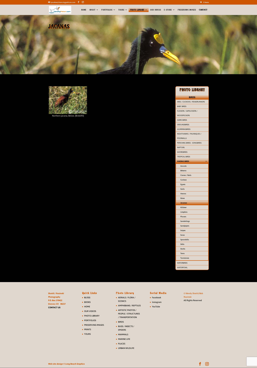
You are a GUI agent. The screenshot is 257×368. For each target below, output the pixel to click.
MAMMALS (123, 334)
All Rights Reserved (193, 300)
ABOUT (92, 9)
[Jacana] (68, 100)
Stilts (182, 244)
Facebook (156, 297)
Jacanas (183, 203)
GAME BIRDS (182, 120)
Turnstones (184, 258)
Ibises (182, 198)
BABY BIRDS (181, 106)
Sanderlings (185, 221)
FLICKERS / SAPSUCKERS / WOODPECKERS (187, 113)
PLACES (121, 343)
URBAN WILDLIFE (126, 348)
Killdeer (183, 207)
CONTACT (203, 9)
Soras (182, 235)
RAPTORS (181, 147)
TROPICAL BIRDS (183, 157)
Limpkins (183, 212)
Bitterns (183, 171)
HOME (83, 9)
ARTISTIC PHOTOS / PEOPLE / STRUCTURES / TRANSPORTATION (129, 313)
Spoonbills (184, 240)
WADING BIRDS (183, 161)
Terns (182, 253)
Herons (183, 194)
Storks (182, 249)
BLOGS (87, 297)
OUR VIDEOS (155, 9)
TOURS (121, 9)
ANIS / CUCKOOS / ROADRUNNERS (191, 102)
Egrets (182, 184)
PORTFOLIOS (106, 9)
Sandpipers (184, 226)
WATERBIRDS (182, 263)
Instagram (157, 302)
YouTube (156, 306)
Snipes (182, 230)
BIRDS (192, 97)
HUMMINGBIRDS (183, 129)
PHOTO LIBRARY (137, 9)
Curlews (183, 180)
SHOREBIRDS (182, 152)
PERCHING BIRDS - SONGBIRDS (189, 143)
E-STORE (168, 9)
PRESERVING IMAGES (187, 9)
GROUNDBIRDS (183, 125)
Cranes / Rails (185, 175)
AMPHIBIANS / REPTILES (129, 305)
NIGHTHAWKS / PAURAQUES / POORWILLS (189, 136)
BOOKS (87, 302)
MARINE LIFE (124, 339)
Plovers (183, 217)
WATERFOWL (182, 268)
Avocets (183, 166)
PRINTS (87, 329)
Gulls (182, 189)
